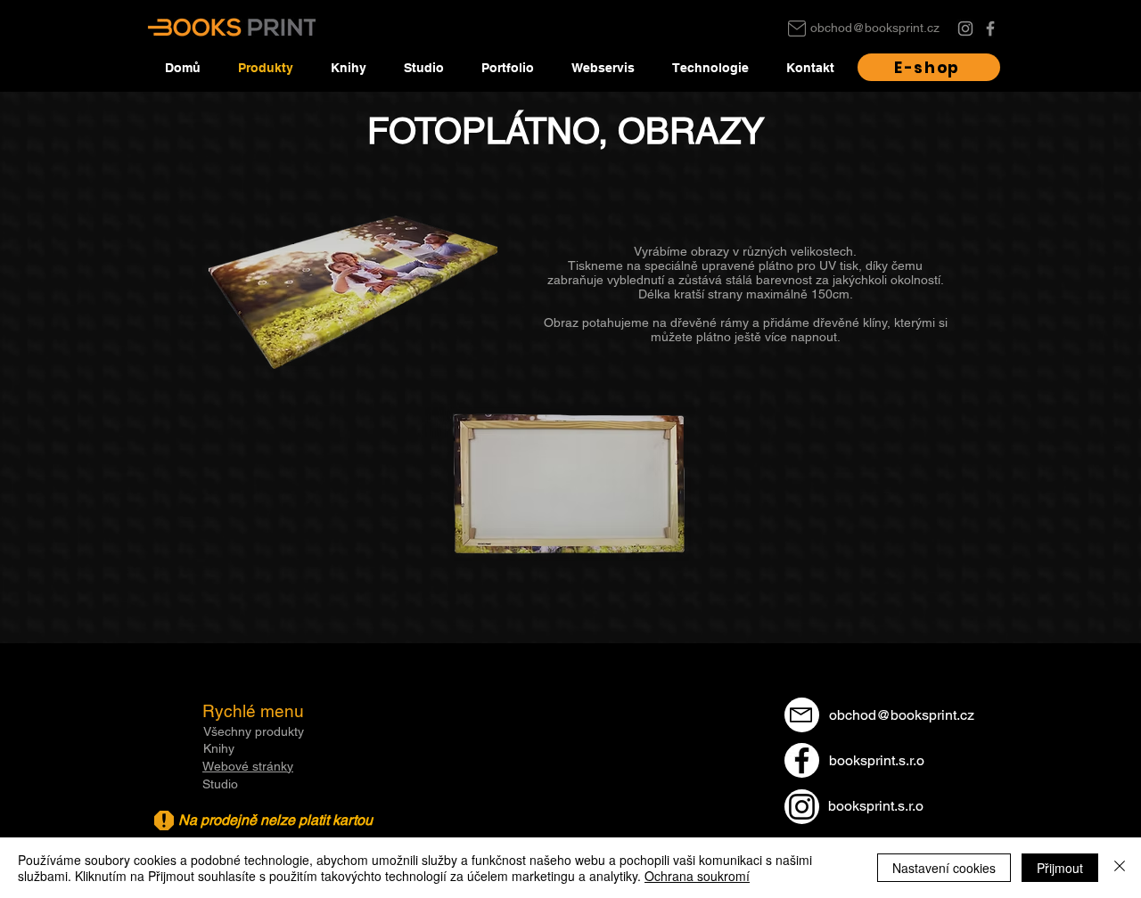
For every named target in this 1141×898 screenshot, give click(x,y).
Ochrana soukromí (697, 876)
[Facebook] (990, 28)
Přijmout (1060, 868)
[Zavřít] (1119, 868)
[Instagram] (965, 28)
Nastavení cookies (944, 868)
